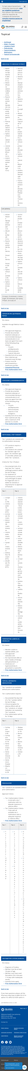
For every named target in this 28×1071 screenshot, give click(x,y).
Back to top (22, 1008)
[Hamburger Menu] (26, 27)
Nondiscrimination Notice (19, 1028)
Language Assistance (6, 1032)
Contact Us (4, 1022)
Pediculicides (8, 48)
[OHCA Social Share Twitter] (6, 1042)
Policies (16, 1060)
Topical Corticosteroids (12, 54)
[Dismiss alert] (25, 6)
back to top (5, 59)
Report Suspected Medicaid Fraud (18, 1036)
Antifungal (7, 42)
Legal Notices (4, 1035)
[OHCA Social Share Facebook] (2, 1042)
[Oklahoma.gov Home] (2, 1)
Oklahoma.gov (5, 1060)
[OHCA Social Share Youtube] (10, 1042)
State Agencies (23, 1)
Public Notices (5, 1028)
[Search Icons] (22, 26)
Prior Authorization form (13, 424)
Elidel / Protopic (9, 44)
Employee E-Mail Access (20, 1032)
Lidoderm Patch (9, 46)
